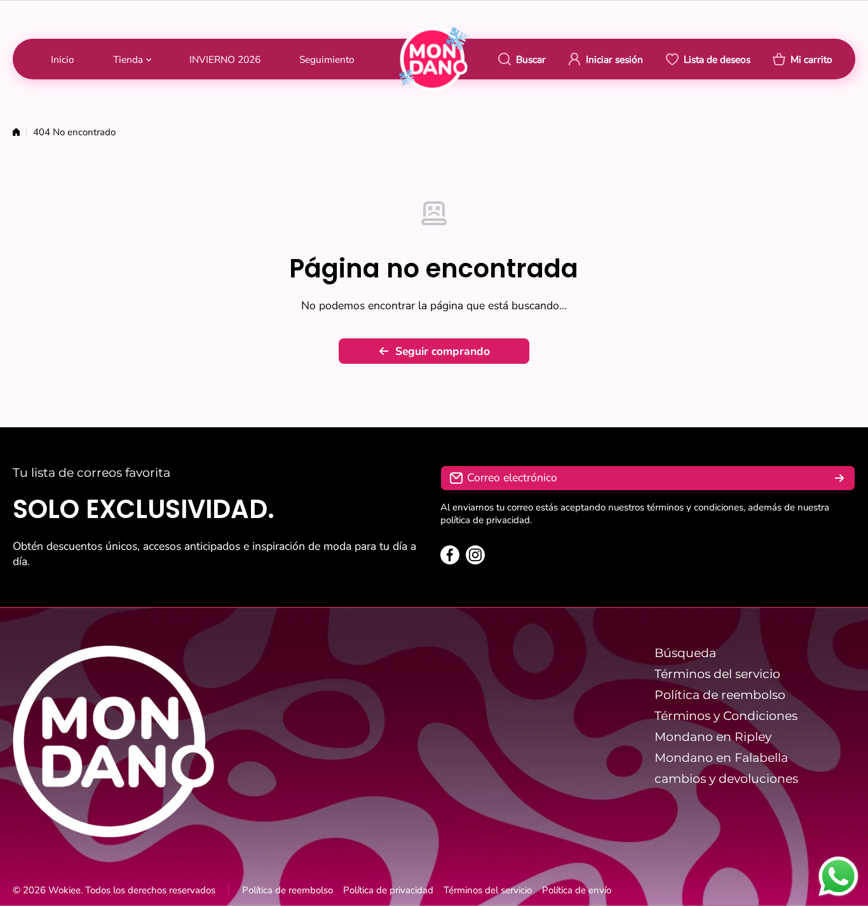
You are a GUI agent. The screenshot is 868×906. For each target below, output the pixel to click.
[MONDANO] (434, 59)
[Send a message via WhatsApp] (838, 876)
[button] (802, 59)
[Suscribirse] (839, 478)
